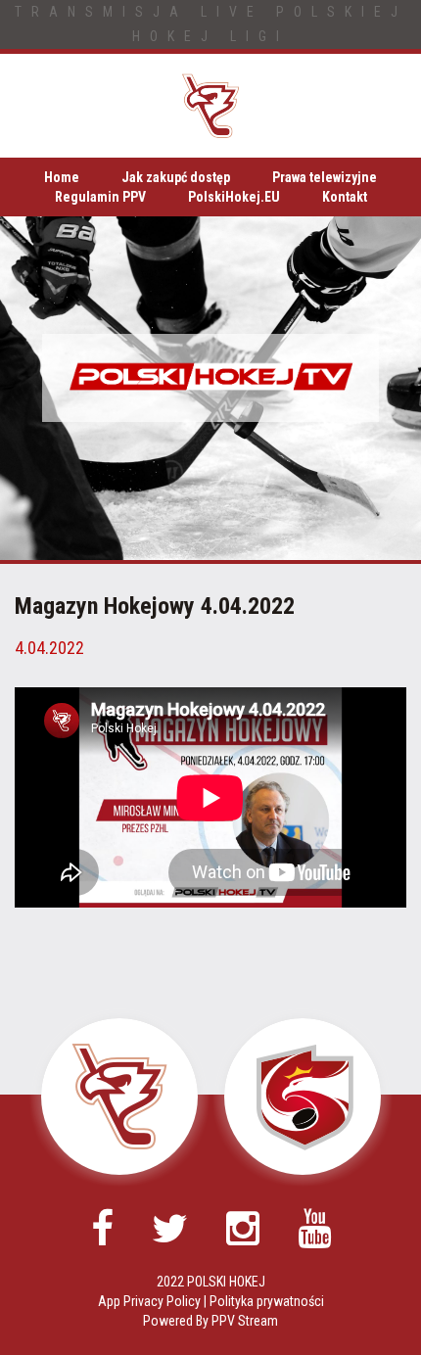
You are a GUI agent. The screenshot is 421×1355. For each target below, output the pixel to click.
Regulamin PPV (100, 197)
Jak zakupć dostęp (175, 177)
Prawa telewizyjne (324, 177)
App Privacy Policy (149, 1301)
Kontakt (344, 197)
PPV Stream (244, 1321)
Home (61, 177)
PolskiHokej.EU (234, 197)
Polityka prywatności (267, 1301)
